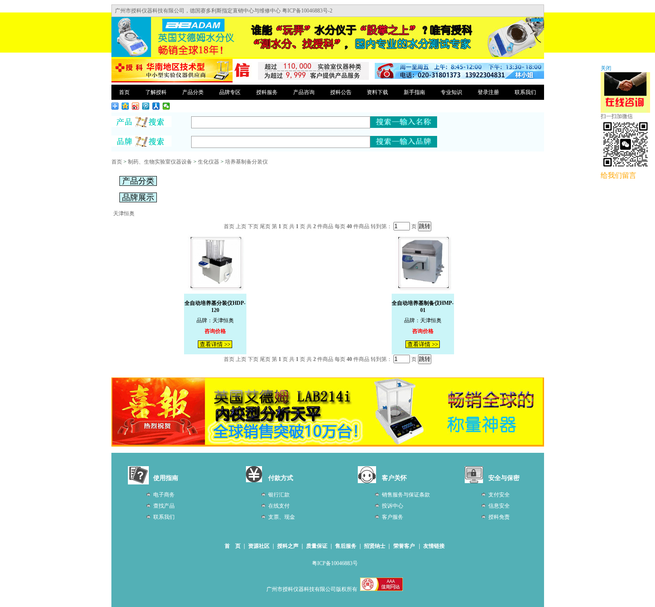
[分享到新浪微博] (135, 106)
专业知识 (451, 92)
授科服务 (267, 92)
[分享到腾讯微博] (146, 106)
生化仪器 (208, 162)
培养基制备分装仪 (246, 162)
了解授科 (156, 92)
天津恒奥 (124, 213)
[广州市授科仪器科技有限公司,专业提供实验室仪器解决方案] (172, 81)
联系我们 (525, 92)
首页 (124, 92)
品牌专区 (230, 92)
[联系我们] (459, 77)
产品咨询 (304, 92)
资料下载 (377, 92)
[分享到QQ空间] (125, 106)
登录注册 (488, 92)
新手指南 (414, 92)
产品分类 (193, 92)
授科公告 (341, 92)
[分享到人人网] (156, 106)
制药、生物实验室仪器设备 (160, 162)
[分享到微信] (166, 106)
